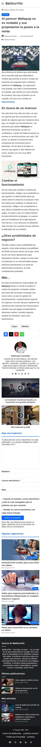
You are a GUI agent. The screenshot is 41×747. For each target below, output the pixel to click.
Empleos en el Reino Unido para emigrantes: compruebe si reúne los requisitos (27, 717)
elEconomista (8, 102)
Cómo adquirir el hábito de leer (26, 680)
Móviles (26, 326)
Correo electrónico (11, 481)
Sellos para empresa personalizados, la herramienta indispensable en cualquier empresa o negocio (20, 596)
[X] (19, 373)
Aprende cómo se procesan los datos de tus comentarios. (18, 525)
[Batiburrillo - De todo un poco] (14, 4)
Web (4, 490)
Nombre (6, 471)
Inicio (6, 10)
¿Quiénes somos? (31, 733)
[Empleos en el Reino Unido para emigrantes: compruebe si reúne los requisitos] (8, 717)
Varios (12, 10)
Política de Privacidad (15, 737)
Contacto (31, 737)
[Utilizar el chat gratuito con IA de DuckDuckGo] (8, 690)
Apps (15, 326)
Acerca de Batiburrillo (11, 733)
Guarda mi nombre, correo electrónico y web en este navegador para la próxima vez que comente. (20, 502)
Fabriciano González (10, 36)
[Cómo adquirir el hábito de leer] (8, 682)
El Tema (20, 10)
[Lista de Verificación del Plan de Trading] (8, 708)
